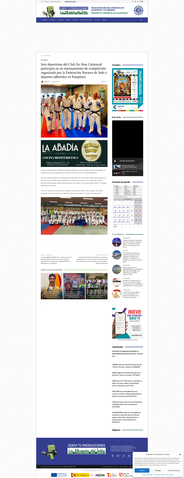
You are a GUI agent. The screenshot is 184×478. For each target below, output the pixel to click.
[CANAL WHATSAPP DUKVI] (127, 323)
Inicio (42, 55)
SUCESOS (125, 250)
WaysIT (65, 466)
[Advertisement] (92, 38)
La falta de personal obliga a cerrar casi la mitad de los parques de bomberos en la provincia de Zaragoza (131, 294)
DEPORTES (48, 55)
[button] (180, 454)
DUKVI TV (47, 81)
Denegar (158, 470)
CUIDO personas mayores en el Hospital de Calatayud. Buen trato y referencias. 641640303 (127, 404)
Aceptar (142, 470)
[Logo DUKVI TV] (49, 11)
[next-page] (45, 302)
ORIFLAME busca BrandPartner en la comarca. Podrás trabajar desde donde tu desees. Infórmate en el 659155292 (126, 394)
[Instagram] (135, 1)
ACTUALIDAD (126, 238)
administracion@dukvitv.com (128, 447)
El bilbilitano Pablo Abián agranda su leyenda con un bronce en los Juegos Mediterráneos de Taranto (52, 294)
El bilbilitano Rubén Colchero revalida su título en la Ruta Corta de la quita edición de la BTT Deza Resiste (74, 294)
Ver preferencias (173, 470)
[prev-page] (42, 302)
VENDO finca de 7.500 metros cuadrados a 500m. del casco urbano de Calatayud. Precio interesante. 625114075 (127, 383)
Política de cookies (147, 474)
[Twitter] (140, 1)
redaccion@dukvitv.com (126, 446)
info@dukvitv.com (127, 449)
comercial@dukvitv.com (127, 451)
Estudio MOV (72, 466)
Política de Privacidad (159, 474)
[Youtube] (142, 1)
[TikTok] (137, 1)
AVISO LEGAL (169, 474)
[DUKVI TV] (42, 81)
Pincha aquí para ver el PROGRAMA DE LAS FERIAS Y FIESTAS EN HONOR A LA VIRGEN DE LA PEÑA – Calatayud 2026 (133, 271)
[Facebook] (133, 1)
